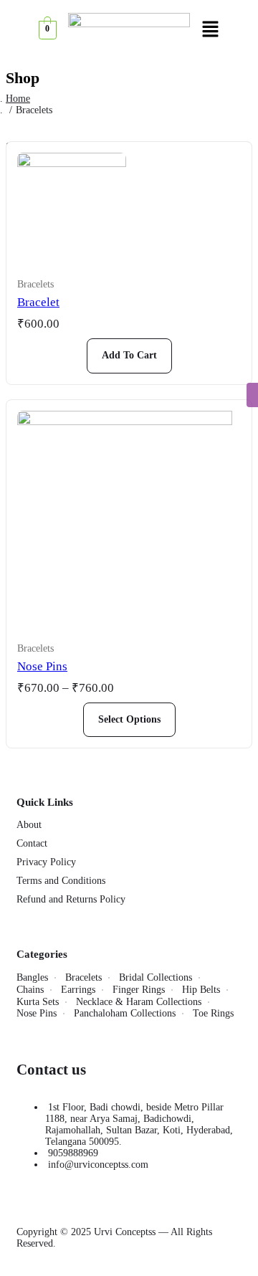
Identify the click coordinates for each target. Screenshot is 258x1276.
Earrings (78, 989)
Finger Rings (139, 989)
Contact (31, 843)
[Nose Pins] (129, 518)
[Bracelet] (71, 207)
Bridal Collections (155, 977)
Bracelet (38, 302)
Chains (30, 989)
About (29, 824)
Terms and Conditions (60, 880)
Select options (129, 719)
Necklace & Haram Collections (138, 1001)
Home (18, 98)
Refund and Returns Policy (70, 899)
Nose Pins (42, 666)
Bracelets (35, 284)
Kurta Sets (37, 1001)
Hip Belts (201, 989)
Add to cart (129, 355)
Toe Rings (213, 1013)
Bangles (32, 977)
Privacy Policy (46, 862)
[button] (210, 30)
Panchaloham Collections (125, 1013)
